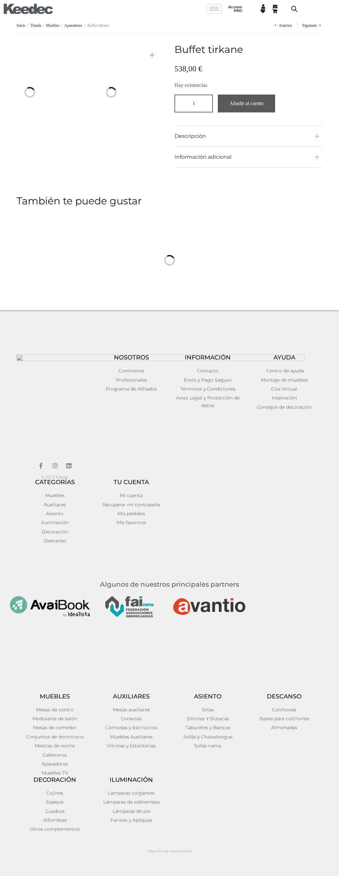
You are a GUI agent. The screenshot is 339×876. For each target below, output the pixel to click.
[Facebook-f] (41, 466)
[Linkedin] (69, 466)
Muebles (53, 25)
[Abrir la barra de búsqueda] (294, 9)
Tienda (35, 25)
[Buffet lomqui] (91, 299)
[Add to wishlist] (71, 52)
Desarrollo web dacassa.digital (169, 851)
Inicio (21, 25)
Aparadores (73, 25)
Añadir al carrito (246, 103)
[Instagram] (55, 466)
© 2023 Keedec (55, 477)
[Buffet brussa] (248, 299)
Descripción (190, 136)
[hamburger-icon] (214, 9)
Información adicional (202, 157)
